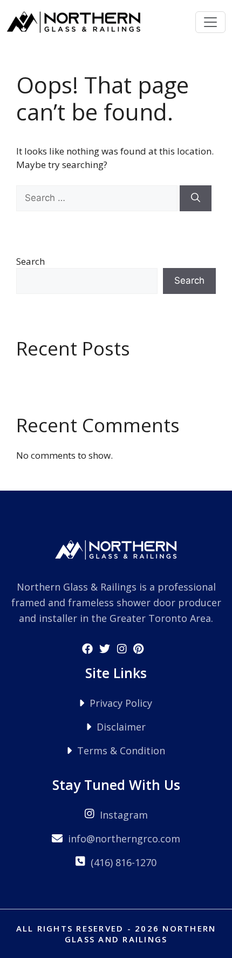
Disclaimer (121, 726)
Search (30, 261)
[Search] (195, 198)
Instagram (124, 814)
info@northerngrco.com (124, 838)
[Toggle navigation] (210, 22)
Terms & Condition (121, 750)
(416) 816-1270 (123, 862)
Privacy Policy (121, 702)
